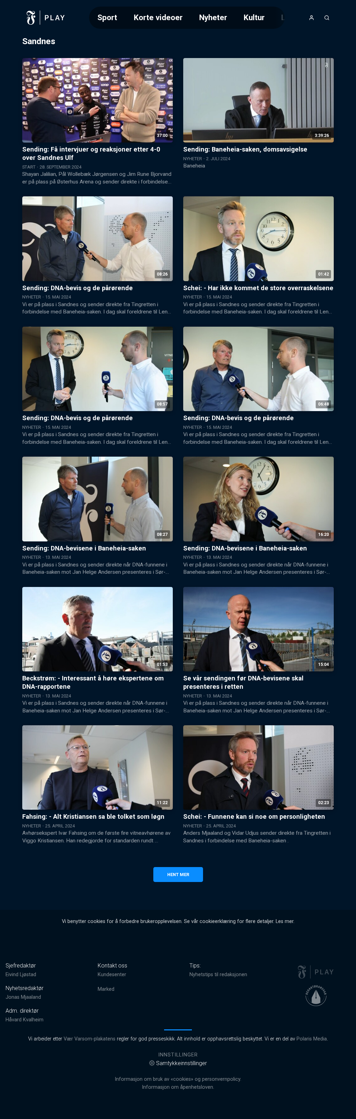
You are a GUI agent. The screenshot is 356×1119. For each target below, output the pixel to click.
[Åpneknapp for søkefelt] (327, 18)
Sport (107, 17)
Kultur (254, 17)
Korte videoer (158, 17)
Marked (106, 989)
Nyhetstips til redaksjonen (218, 975)
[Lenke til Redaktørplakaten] (316, 995)
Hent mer (178, 874)
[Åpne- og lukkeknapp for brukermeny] (311, 18)
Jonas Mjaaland (23, 997)
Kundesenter (112, 975)
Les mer (284, 921)
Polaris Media (312, 1039)
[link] (46, 18)
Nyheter (213, 17)
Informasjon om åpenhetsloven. (178, 1087)
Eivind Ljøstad (21, 975)
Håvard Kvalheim (24, 1020)
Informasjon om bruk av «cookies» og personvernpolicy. (178, 1079)
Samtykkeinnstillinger (181, 1063)
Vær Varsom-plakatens (89, 1039)
